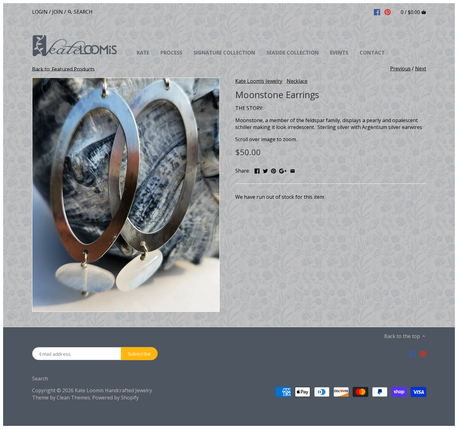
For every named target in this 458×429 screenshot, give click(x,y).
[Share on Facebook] (257, 170)
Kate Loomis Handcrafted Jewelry (113, 390)
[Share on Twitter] (265, 170)
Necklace (297, 81)
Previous (400, 68)
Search (40, 378)
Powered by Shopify (115, 397)
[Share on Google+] (283, 170)
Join (57, 11)
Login (40, 11)
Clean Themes (73, 397)
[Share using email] (292, 170)
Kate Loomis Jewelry (258, 81)
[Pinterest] (387, 11)
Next (420, 68)
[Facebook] (377, 11)
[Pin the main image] (273, 170)
